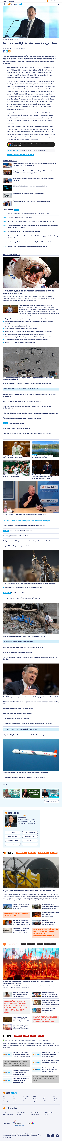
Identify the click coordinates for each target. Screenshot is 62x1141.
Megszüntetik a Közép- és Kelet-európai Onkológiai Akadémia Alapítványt (27, 383)
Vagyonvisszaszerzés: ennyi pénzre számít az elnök (35, 305)
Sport (26, 1035)
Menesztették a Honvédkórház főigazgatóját (17, 652)
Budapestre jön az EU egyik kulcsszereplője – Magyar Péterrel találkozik (26, 541)
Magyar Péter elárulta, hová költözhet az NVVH (20, 342)
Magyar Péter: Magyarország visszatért (16, 546)
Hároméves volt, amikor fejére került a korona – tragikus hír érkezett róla (27, 433)
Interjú (24, 1099)
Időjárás (55, 1101)
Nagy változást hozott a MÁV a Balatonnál (21, 389)
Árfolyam (32, 853)
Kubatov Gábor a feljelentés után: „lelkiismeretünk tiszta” (23, 587)
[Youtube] (57, 1135)
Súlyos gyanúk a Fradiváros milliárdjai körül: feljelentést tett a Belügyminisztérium (29, 584)
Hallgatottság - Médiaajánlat (22, 1134)
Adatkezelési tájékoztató (9, 1135)
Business (18, 1035)
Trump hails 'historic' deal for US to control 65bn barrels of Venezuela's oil (15, 1063)
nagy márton (16, 154)
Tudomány (15, 1097)
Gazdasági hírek (35, 1114)
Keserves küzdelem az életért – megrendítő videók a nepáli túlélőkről (25, 636)
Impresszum (34, 1134)
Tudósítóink (26, 1097)
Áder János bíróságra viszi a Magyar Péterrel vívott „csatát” (22, 418)
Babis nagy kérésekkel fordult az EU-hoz (16, 536)
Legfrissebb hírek (21, 1112)
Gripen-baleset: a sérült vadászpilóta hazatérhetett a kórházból (24, 526)
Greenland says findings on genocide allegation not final (45, 1079)
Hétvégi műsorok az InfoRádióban (21, 531)
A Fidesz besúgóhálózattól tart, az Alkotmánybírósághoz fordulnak (26, 339)
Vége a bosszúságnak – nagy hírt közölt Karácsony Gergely (22, 401)
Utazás (39, 944)
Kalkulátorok (50, 944)
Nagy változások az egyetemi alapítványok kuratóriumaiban (12, 456)
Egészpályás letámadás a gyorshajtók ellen (22, 598)
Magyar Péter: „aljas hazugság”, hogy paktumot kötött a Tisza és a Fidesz (28, 331)
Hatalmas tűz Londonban (16, 423)
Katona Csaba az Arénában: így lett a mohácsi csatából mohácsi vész (24, 514)
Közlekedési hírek (35, 1112)
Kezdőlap (10, 150)
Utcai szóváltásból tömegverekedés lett (16, 719)
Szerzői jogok (33, 1135)
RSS (39, 1135)
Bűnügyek (35, 1099)
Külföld (4, 1099)
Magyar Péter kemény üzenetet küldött (17, 326)
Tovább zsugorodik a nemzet (20, 593)
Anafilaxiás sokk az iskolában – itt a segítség (17, 714)
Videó (44, 1101)
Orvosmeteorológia (8, 1114)
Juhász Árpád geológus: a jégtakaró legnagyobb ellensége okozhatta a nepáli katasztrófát (28, 379)
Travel (33, 1035)
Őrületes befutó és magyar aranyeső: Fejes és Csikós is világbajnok (27, 521)
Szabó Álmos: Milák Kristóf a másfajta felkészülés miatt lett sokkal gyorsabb (28, 724)
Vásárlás (31, 944)
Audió (44, 1099)
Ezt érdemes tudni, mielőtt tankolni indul (16, 428)
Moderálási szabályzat (23, 1135)
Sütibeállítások (7, 1137)
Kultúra (15, 1099)
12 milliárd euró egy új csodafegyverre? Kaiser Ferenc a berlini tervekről (25, 772)
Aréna (46, 1114)
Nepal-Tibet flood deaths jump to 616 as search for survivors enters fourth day (28, 1043)
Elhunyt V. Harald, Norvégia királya (18, 642)
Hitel (23, 944)
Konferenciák (43, 853)
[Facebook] (52, 1135)
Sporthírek (19, 1114)
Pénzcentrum (21, 853)
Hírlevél (55, 1099)
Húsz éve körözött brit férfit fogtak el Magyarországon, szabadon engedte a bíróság (30, 413)
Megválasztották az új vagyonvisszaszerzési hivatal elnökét (24, 334)
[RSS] (48, 1135)
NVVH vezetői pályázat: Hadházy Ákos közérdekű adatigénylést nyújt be (28, 337)
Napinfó (35, 1101)
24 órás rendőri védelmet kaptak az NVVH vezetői (21, 329)
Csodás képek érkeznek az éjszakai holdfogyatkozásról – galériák (24, 778)
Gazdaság (5, 1101)
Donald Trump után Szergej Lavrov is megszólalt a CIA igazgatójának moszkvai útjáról (30, 697)
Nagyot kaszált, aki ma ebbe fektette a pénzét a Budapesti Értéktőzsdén (45, 1019)
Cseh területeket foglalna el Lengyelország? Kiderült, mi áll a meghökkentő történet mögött (42, 476)
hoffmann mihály (27, 154)
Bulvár (34, 1097)
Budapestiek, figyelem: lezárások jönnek (20, 729)
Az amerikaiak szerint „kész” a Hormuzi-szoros (18, 709)
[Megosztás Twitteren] (7, 51)
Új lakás (54, 853)
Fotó (54, 1097)
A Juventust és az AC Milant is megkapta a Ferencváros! (12, 475)
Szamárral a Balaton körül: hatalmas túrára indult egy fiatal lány (23, 647)
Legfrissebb (46, 1097)
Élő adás (13, 832)
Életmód (25, 1101)
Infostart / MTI (7, 48)
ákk (9, 154)
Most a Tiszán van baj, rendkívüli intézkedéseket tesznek (42, 456)
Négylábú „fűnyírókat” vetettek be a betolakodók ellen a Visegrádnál (25, 735)
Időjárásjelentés (49, 1112)
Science (41, 1035)
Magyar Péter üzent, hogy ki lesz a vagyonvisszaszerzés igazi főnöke (27, 319)
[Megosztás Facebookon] (4, 51)
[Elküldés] (9, 51)
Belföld (16, 150)
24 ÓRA (16, 210)
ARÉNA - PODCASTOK (9, 1)
